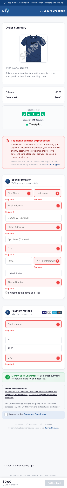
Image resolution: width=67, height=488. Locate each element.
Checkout (55, 483)
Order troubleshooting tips (20, 465)
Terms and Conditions (35, 414)
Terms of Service (51, 428)
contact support (53, 164)
